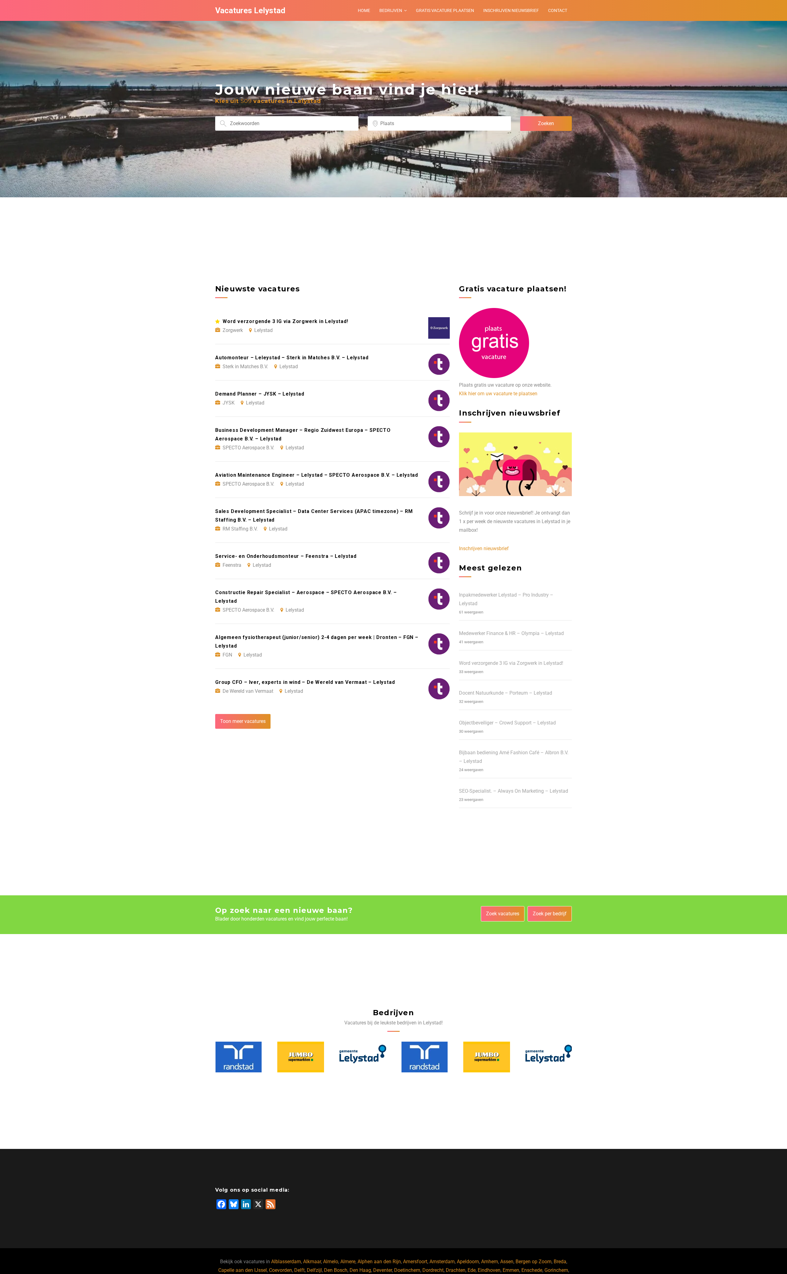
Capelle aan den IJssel (242, 1270)
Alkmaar (312, 1261)
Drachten (455, 1270)
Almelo (330, 1261)
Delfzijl (314, 1270)
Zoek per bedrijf (550, 914)
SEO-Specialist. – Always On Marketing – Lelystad (513, 791)
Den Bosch (335, 1270)
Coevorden (280, 1270)
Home (364, 10)
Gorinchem (556, 1270)
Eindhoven (489, 1270)
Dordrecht (433, 1270)
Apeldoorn (468, 1261)
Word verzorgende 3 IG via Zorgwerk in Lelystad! (511, 663)
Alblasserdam (286, 1261)
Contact (557, 10)
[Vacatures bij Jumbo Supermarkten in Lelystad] (238, 1057)
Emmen (511, 1270)
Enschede (531, 1270)
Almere (347, 1261)
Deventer (382, 1270)
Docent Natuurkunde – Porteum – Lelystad (505, 693)
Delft (299, 1270)
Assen (506, 1261)
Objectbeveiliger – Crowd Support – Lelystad (507, 723)
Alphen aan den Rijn (379, 1261)
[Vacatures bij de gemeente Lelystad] (300, 1057)
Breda (560, 1261)
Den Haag (360, 1270)
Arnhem (489, 1261)
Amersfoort (415, 1261)
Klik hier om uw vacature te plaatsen (498, 393)
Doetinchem (407, 1270)
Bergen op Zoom (534, 1261)
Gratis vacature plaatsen (445, 10)
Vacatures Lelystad (250, 10)
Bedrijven (390, 10)
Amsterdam (442, 1261)
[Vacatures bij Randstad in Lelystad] (362, 1057)
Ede (472, 1270)
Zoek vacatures (502, 914)
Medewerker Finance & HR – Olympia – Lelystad (511, 633)
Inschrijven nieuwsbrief (511, 10)
